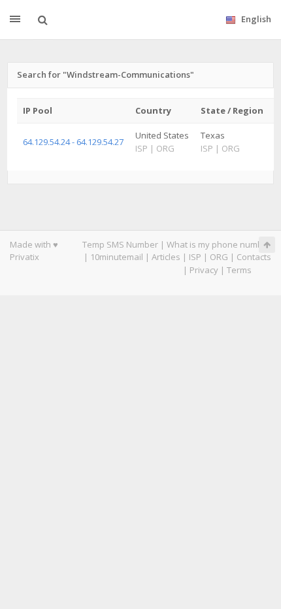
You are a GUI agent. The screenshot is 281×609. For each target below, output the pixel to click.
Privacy (204, 270)
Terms (239, 270)
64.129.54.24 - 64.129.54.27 (73, 142)
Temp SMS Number (120, 244)
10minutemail (116, 257)
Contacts (254, 257)
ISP (195, 257)
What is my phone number (219, 244)
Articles (166, 257)
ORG (219, 257)
